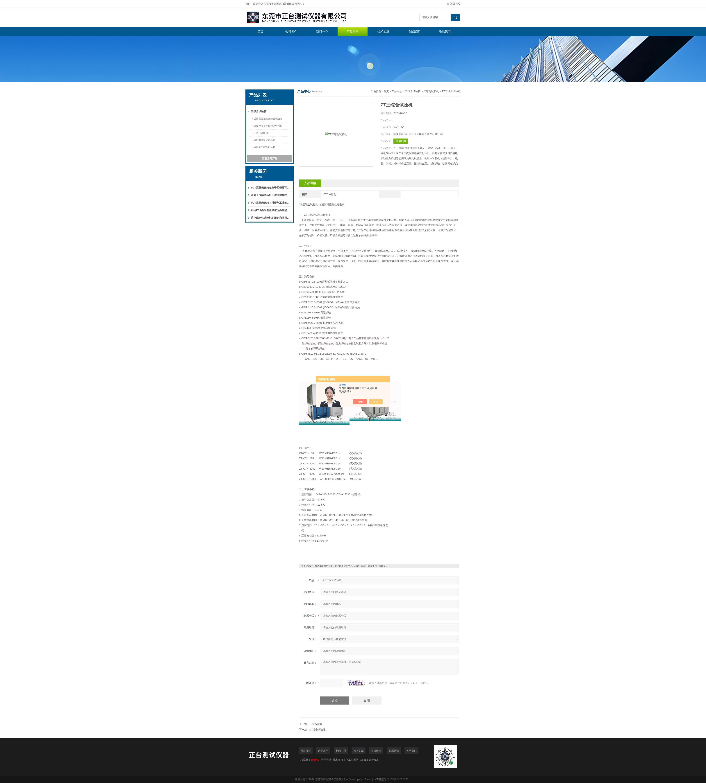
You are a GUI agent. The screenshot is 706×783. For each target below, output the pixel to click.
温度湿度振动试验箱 (264, 140)
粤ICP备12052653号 (399, 779)
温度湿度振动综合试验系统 (268, 125)
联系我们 (445, 31)
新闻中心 (322, 31)
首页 (260, 31)
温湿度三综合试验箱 (264, 147)
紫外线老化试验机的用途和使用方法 (271, 217)
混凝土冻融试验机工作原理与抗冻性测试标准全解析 (271, 195)
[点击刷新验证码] (356, 683)
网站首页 (305, 750)
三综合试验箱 (258, 111)
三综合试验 (315, 724)
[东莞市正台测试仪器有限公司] (300, 17)
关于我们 (411, 750)
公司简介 (291, 31)
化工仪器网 (352, 759)
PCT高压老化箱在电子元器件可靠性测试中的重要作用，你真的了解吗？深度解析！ (271, 187)
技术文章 (383, 31)
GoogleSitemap (369, 759)
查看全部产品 (269, 158)
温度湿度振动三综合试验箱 (268, 118)
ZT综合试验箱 (317, 729)
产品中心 (397, 91)
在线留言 (414, 31)
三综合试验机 (261, 133)
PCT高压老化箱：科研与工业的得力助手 (271, 202)
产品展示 (353, 31)
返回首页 (455, 3)
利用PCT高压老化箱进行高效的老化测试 (271, 210)
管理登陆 (326, 759)
